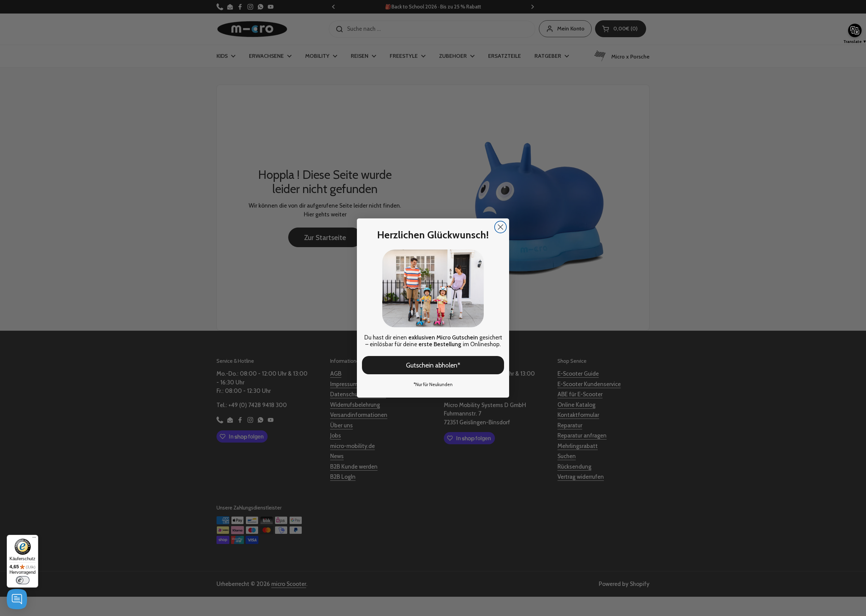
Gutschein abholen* (433, 365)
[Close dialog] (500, 227)
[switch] (22, 580)
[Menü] (34, 539)
